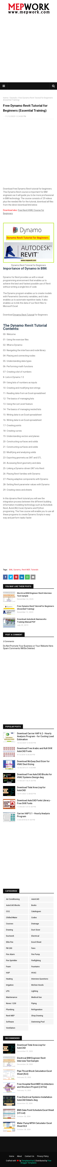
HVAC (33, 973)
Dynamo (17, 570)
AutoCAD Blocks (13, 905)
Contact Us (29, 1156)
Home (5, 98)
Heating (9, 979)
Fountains (35, 967)
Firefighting (36, 960)
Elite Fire (9, 942)
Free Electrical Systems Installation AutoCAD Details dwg (34, 1098)
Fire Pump (35, 954)
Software (10, 1022)
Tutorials (13, 98)
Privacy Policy (43, 1156)
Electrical (35, 936)
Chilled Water (11, 917)
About (19, 1156)
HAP (8, 973)
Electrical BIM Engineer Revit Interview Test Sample (34, 594)
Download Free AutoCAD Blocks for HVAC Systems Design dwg (34, 776)
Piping (34, 1003)
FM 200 (9, 948)
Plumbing (10, 1009)
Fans (33, 948)
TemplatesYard (28, 1161)
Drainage (35, 924)
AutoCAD (35, 899)
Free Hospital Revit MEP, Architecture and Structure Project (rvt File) (35, 1085)
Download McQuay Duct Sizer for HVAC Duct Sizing (33, 763)
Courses (9, 924)
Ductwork (10, 936)
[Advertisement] (28, 50)
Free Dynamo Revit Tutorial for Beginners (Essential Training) (35, 607)
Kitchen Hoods (37, 985)
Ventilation (10, 1028)
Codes (34, 917)
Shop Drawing (37, 1016)
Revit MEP (26, 570)
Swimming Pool (38, 1022)
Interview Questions (39, 979)
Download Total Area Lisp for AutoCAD (31, 789)
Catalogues (36, 911)
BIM (10, 570)
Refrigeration (36, 1009)
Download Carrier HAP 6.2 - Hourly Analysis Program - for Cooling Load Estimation (35, 736)
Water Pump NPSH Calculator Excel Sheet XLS (34, 1124)
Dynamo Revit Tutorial (23, 315)
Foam (8, 967)
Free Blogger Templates (36, 1162)
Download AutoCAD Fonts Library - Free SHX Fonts (34, 802)
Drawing (9, 930)
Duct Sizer (35, 930)
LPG (7, 991)
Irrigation (10, 985)
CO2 (8, 911)
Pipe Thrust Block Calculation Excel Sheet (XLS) (34, 1072)
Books (33, 905)
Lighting (34, 991)
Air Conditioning (13, 899)
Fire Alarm (10, 954)
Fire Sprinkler (11, 960)
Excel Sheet (36, 942)
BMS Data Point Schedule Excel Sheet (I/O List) (35, 1111)
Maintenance (11, 997)
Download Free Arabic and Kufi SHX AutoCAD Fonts (34, 750)
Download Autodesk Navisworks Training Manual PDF (31, 620)
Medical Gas (36, 997)
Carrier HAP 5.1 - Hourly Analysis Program (33, 815)
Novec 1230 (11, 1003)
